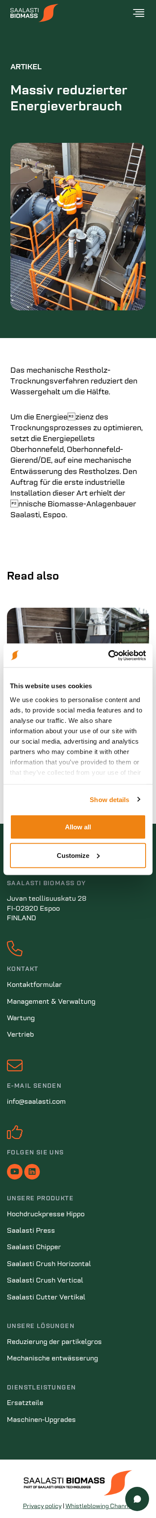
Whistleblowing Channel (99, 1506)
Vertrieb (20, 1034)
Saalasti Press (31, 1231)
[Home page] (71, 13)
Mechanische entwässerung (52, 1358)
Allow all (78, 827)
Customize (73, 855)
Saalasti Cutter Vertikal (46, 1297)
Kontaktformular (34, 985)
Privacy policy (42, 1506)
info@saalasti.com (36, 1102)
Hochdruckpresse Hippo (45, 1214)
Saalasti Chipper (34, 1247)
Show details (109, 799)
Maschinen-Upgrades (41, 1420)
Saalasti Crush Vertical (45, 1280)
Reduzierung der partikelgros (54, 1342)
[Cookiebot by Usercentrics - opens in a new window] (110, 655)
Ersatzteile (25, 1403)
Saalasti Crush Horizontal (49, 1264)
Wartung (21, 1018)
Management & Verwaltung (51, 1002)
